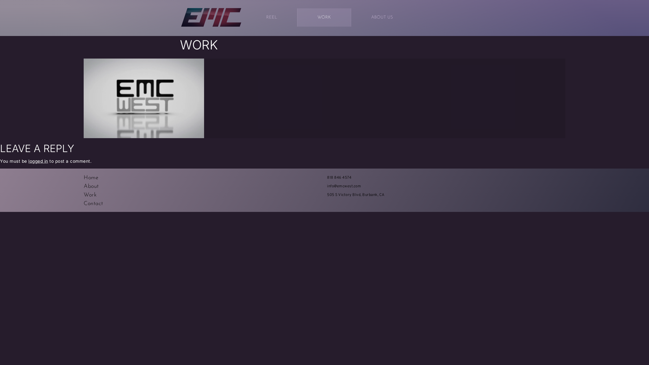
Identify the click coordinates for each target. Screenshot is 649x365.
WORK (324, 17)
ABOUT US (382, 17)
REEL (271, 17)
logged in (38, 161)
